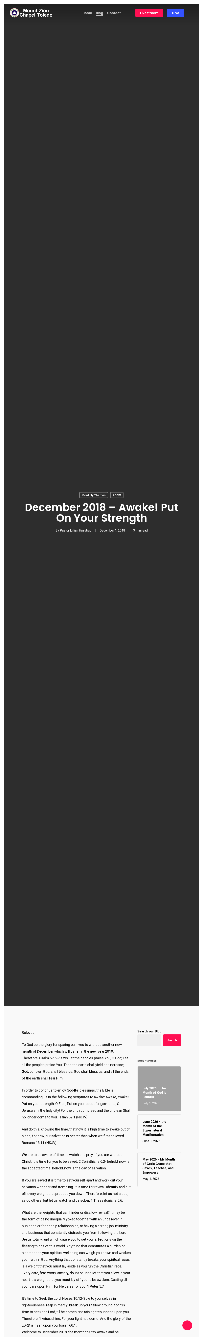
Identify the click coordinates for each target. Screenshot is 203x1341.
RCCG (117, 495)
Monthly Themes (94, 495)
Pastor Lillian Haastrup (75, 530)
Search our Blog (149, 1031)
